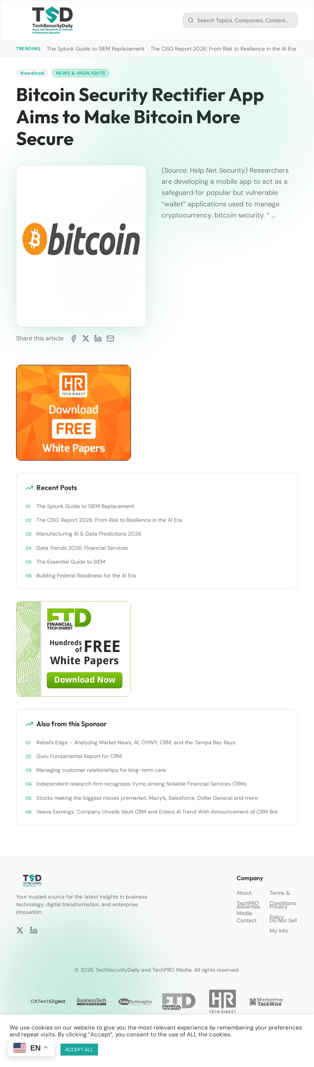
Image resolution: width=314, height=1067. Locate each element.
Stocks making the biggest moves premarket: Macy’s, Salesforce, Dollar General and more (147, 797)
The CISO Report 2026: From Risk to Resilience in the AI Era (223, 48)
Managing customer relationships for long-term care (101, 769)
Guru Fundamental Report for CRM (79, 756)
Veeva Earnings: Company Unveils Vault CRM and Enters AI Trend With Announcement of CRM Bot (157, 811)
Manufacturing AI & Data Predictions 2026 (88, 533)
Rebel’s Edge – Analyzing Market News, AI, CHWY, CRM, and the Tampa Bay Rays (136, 742)
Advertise (248, 906)
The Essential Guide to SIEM (70, 561)
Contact (247, 920)
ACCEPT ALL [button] (79, 1049)
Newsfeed (32, 73)
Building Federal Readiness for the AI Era (86, 575)
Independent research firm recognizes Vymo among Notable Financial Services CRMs (141, 783)
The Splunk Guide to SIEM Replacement (95, 48)
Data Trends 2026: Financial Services (82, 547)
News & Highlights (80, 73)
